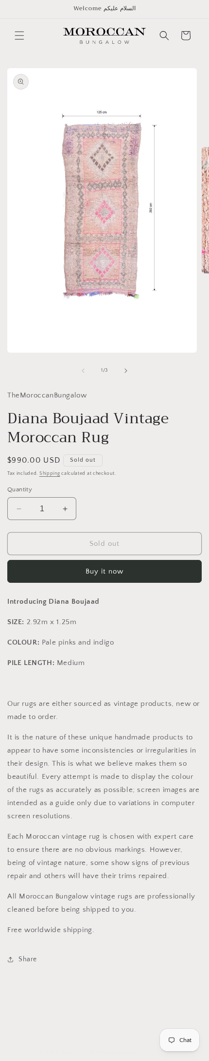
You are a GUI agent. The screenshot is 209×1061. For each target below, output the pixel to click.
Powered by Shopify (143, 1053)
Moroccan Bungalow (89, 1053)
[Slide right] (126, 370)
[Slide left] (83, 370)
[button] (19, 35)
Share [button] (27, 959)
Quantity (19, 489)
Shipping (49, 473)
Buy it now (104, 571)
